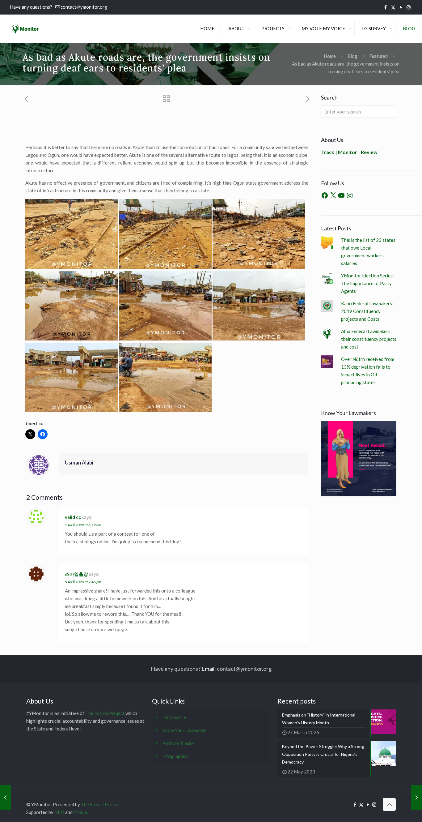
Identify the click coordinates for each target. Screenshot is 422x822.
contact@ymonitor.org (84, 7)
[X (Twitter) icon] (393, 7)
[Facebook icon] (385, 7)
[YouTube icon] (401, 7)
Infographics (175, 756)
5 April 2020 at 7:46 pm (83, 582)
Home (330, 56)
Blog (352, 56)
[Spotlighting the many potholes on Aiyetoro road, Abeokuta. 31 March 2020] (5, 797)
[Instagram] (349, 195)
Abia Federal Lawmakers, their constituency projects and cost (368, 338)
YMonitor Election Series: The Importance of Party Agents (367, 283)
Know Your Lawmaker (184, 730)
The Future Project (104, 713)
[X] (333, 195)
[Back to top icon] (389, 804)
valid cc (73, 517)
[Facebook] (324, 195)
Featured (378, 56)
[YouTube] (341, 195)
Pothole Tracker (179, 743)
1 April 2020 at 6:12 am (83, 525)
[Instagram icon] (408, 7)
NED (59, 812)
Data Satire (174, 717)
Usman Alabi (79, 463)
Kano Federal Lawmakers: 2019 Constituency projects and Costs (367, 311)
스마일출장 (76, 574)
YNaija (80, 812)
